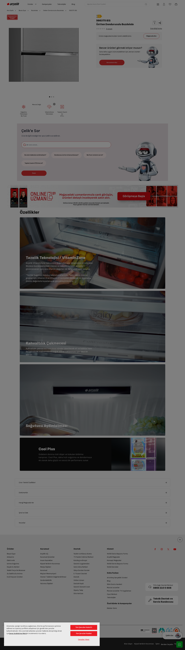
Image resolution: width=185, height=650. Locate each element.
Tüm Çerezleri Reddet (84, 634)
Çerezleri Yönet (83, 640)
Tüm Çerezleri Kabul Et (83, 627)
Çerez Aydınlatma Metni (18, 634)
